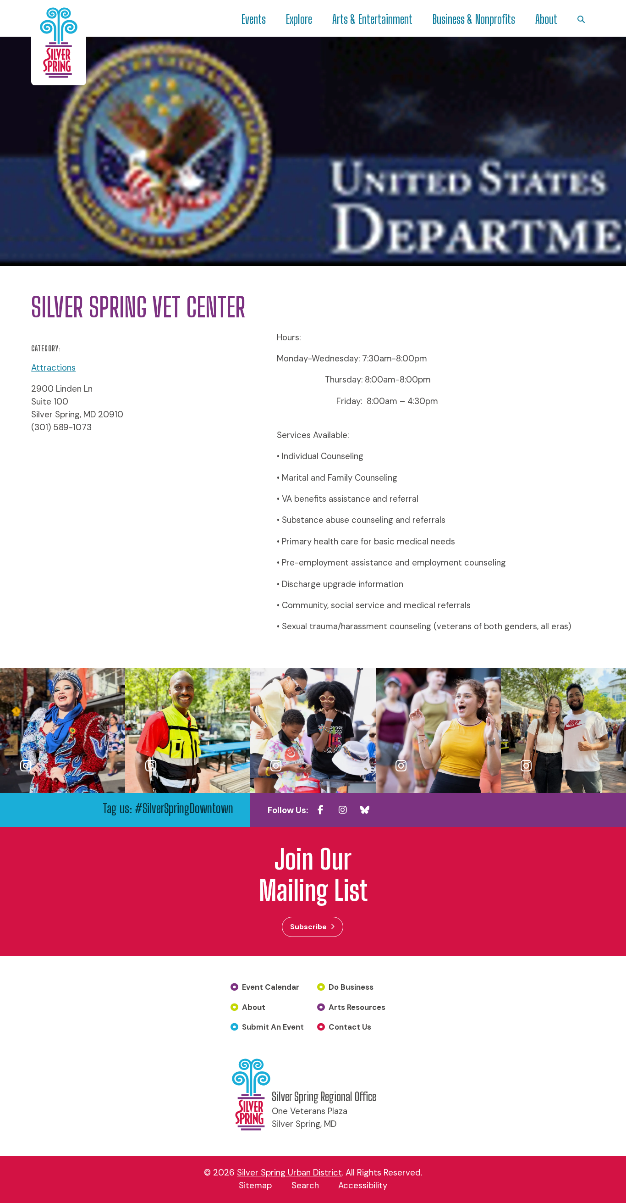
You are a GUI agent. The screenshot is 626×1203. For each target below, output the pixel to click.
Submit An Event (273, 1027)
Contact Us (350, 1027)
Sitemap (255, 1185)
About (546, 19)
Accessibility (362, 1185)
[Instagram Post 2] (187, 730)
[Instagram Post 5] (563, 730)
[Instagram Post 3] (312, 730)
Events (254, 19)
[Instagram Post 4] (438, 730)
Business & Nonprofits (474, 19)
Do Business (351, 987)
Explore (299, 19)
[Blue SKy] (364, 810)
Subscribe (308, 926)
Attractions (53, 367)
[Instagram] (342, 810)
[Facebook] (320, 810)
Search (305, 1185)
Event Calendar (270, 987)
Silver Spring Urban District (289, 1172)
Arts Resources (357, 1007)
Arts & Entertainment (372, 19)
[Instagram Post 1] (62, 730)
